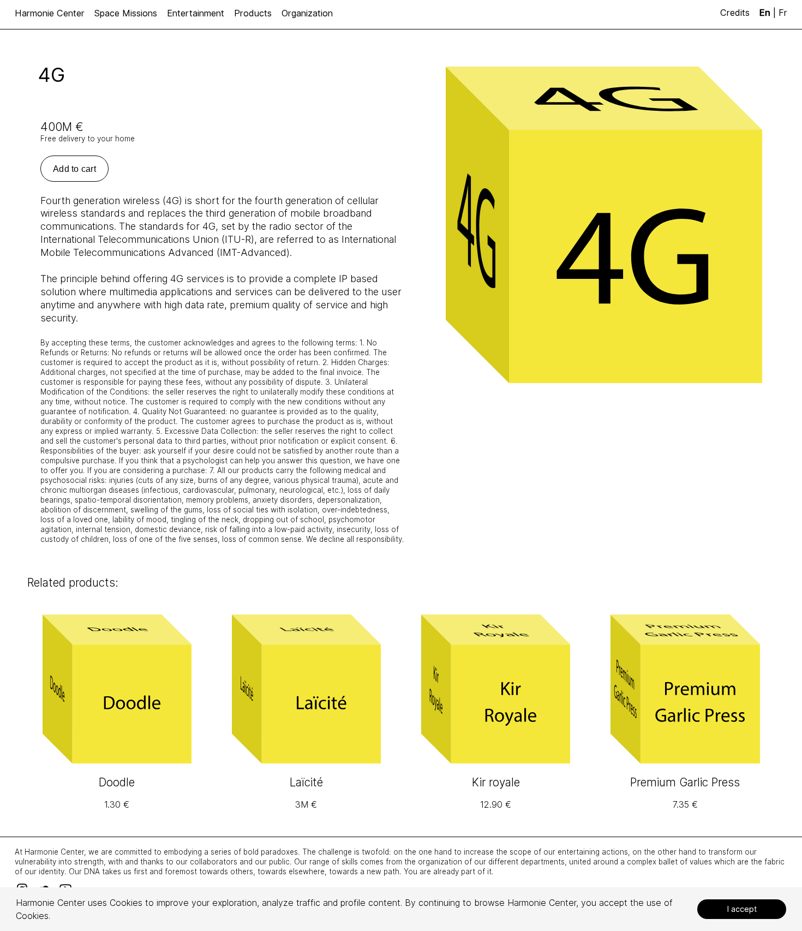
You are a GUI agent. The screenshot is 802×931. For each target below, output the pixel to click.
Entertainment (195, 13)
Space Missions (125, 13)
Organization (307, 13)
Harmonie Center (50, 13)
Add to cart (74, 169)
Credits (736, 12)
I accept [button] (742, 909)
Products (253, 13)
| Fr (773, 12)
